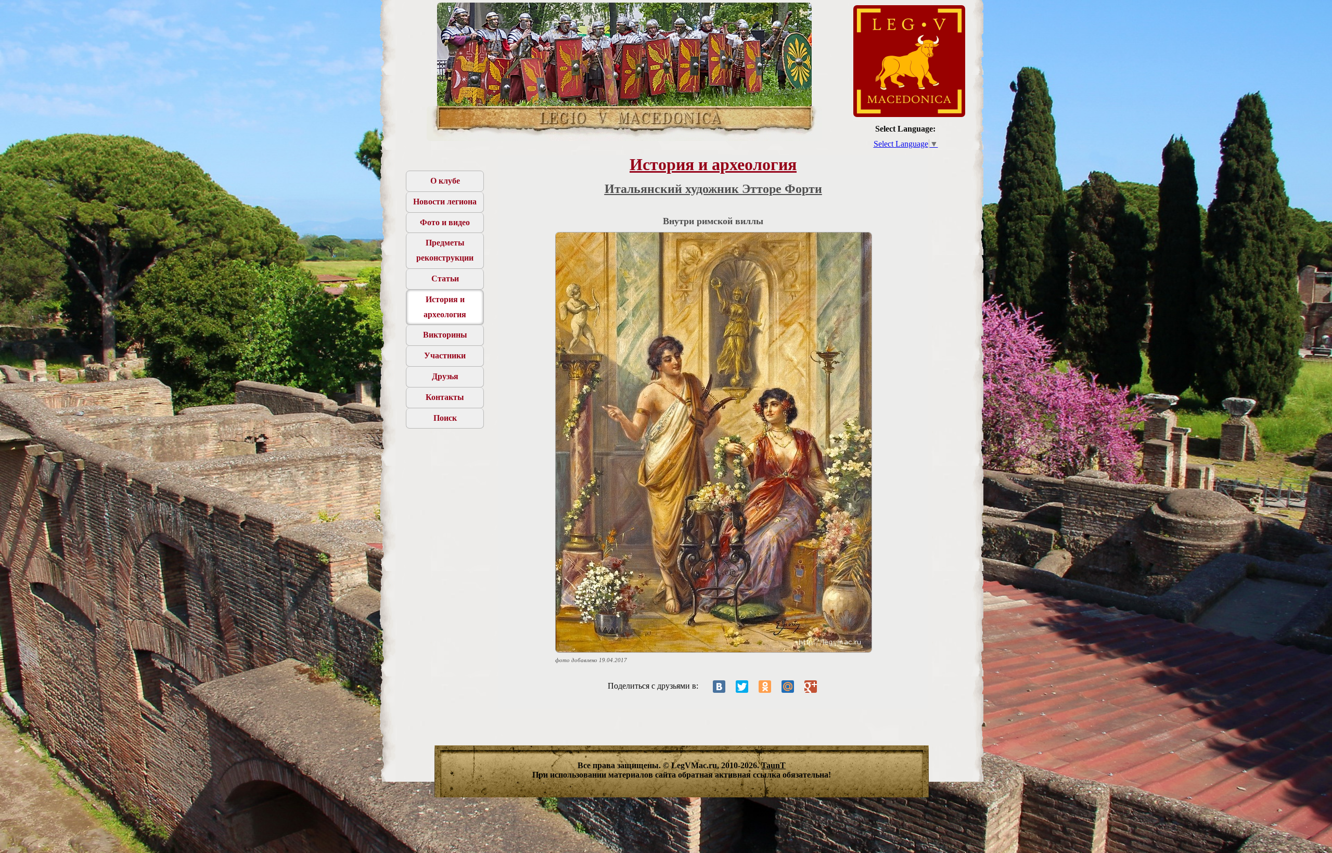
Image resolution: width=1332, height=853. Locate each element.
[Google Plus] (810, 686)
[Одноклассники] (765, 686)
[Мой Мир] (788, 686)
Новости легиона (445, 201)
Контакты (445, 397)
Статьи (445, 278)
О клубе (445, 180)
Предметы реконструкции (444, 250)
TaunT (773, 765)
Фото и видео (445, 222)
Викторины (445, 334)
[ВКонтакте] (719, 686)
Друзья (445, 376)
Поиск (445, 417)
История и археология (445, 307)
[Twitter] (742, 686)
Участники (445, 355)
